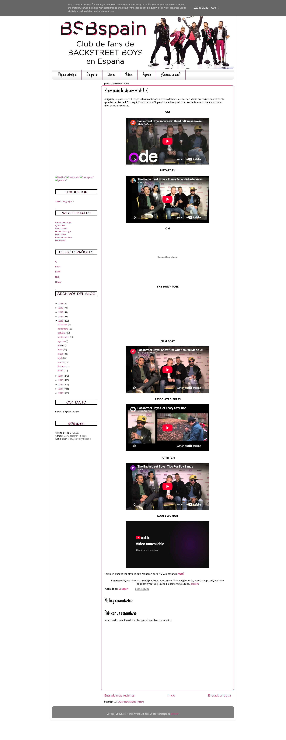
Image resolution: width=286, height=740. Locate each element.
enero (61, 370)
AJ (56, 261)
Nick (57, 276)
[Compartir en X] (142, 589)
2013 (61, 380)
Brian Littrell (61, 228)
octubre (62, 332)
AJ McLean (60, 225)
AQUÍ (181, 573)
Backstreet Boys (63, 222)
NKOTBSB (60, 240)
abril (60, 358)
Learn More (200, 7)
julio (60, 345)
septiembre (64, 337)
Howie (58, 282)
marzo (61, 362)
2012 (61, 384)
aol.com (195, 583)
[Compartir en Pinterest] (147, 589)
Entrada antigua (219, 695)
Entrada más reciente (119, 695)
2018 (61, 307)
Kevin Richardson (63, 237)
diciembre (63, 324)
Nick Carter (60, 234)
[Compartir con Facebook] (144, 589)
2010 (61, 393)
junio (60, 349)
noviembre (63, 328)
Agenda (147, 74)
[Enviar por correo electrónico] (136, 589)
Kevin (57, 271)
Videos (129, 74)
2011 (61, 388)
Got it (215, 7)
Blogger (175, 713)
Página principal (67, 74)
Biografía (92, 74)
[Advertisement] (76, 126)
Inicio (171, 695)
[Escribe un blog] (139, 589)
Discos (111, 74)
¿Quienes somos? (171, 74)
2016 (61, 316)
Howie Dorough (63, 231)
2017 (61, 312)
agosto (61, 341)
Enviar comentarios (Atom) (131, 701)
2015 (61, 320)
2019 (61, 303)
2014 (61, 375)
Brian (57, 266)
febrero (62, 366)
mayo (61, 353)
